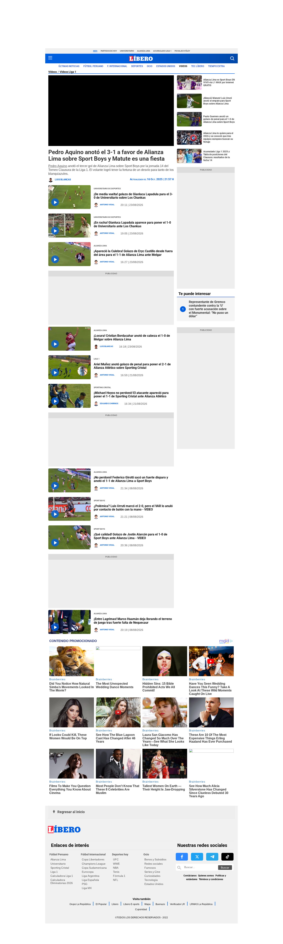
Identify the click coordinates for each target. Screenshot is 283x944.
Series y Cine (152, 871)
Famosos (150, 867)
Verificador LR (177, 904)
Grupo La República (80, 904)
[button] (232, 58)
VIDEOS (183, 66)
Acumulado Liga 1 (162, 51)
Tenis (116, 871)
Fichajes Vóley (182, 51)
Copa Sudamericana (94, 867)
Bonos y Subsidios (155, 859)
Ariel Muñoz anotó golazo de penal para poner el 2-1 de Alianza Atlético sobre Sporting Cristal (132, 366)
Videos (52, 71)
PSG (84, 883)
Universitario (127, 51)
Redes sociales (153, 863)
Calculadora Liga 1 (61, 875)
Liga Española (90, 879)
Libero (115, 904)
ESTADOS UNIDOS (165, 66)
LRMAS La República (201, 904)
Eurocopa (88, 871)
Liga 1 (54, 871)
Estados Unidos (153, 883)
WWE (116, 863)
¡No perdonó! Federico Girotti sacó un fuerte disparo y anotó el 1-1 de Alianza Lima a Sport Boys (131, 479)
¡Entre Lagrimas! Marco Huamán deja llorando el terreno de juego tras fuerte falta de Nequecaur (133, 620)
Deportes (137, 66)
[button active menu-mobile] (50, 58)
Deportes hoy (120, 854)
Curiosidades (152, 875)
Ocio (149, 66)
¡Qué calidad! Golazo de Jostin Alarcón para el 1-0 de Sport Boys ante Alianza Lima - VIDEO (130, 536)
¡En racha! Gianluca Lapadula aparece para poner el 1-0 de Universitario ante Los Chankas (132, 224)
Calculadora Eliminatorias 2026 (61, 881)
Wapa (147, 904)
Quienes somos (206, 875)
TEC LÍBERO (197, 66)
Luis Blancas (63, 179)
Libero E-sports (131, 904)
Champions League (93, 863)
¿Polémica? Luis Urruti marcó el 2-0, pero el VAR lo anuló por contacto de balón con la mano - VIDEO (133, 507)
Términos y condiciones (211, 879)
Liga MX (87, 888)
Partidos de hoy (109, 51)
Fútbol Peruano (93, 66)
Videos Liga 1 (68, 71)
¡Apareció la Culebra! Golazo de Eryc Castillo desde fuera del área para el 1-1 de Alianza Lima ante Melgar (133, 252)
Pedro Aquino (57, 166)
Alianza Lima (143, 51)
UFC (116, 859)
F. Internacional (117, 66)
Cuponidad (141, 909)
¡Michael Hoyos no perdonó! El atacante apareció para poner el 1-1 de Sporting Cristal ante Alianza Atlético (131, 394)
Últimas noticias (69, 66)
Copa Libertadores (93, 859)
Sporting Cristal (59, 867)
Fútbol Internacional (93, 854)
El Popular (101, 904)
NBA (115, 867)
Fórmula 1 (119, 875)
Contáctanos (190, 875)
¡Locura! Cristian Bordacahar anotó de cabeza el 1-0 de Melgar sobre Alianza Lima (132, 337)
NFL (115, 879)
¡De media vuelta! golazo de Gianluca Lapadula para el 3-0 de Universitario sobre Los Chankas (133, 195)
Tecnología (151, 879)
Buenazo (160, 904)
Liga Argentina (90, 875)
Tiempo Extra (216, 66)
